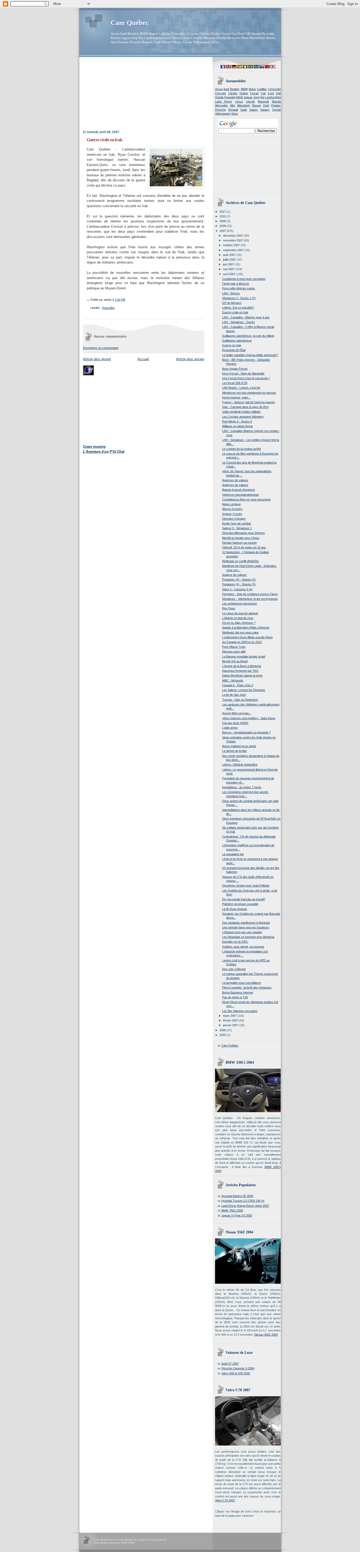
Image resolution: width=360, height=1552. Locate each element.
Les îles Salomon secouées (239, 1011)
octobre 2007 (232, 245)
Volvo (234, 113)
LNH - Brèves (231, 293)
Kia (262, 97)
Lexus (239, 101)
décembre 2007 (233, 235)
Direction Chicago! (234, 518)
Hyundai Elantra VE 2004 (237, 1196)
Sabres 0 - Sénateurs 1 (237, 528)
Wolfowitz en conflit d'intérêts (240, 561)
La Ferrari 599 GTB (234, 383)
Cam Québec (130, 23)
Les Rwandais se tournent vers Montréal (248, 936)
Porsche (220, 109)
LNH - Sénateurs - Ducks (238, 322)
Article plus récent (97, 359)
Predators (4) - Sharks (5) (239, 579)
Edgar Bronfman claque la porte (242, 675)
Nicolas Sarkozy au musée (239, 542)
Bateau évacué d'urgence (238, 489)
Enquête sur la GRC (235, 941)
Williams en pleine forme (237, 426)
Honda (219, 97)
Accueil (143, 359)
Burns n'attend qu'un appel (239, 746)
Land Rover (223, 101)
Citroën (232, 93)
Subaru (264, 109)
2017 (223, 211)
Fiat (263, 93)
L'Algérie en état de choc (238, 618)
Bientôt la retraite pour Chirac (240, 537)
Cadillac (262, 89)
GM (278, 93)
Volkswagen (222, 113)
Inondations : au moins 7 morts (241, 787)
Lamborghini (273, 97)
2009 (223, 221)
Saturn (253, 109)
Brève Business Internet (237, 992)
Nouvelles (108, 307)
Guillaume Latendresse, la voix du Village (248, 335)
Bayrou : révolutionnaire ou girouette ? (246, 732)
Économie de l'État (234, 350)
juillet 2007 (230, 259)
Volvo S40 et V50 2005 (235, 1373)
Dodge (244, 93)
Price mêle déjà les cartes (238, 288)
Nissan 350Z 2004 (266, 1334)
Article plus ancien (190, 359)
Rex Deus (228, 608)
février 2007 (231, 1020)
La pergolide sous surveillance (241, 982)
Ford (271, 93)
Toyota (276, 109)
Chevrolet (274, 89)
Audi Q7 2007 (230, 1363)
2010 (223, 216)
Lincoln (250, 101)
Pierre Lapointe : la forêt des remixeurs (247, 987)
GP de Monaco (231, 302)
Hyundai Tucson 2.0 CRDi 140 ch (242, 1200)
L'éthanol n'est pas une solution (242, 932)
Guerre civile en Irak (104, 139)
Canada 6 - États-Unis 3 (237, 685)
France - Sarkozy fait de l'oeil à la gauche (248, 402)
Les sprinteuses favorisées (239, 603)
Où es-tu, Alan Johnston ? (238, 622)
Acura (219, 89)
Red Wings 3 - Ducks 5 (237, 421)
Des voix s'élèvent (234, 969)
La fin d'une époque (234, 909)
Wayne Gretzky (232, 508)
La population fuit (233, 854)
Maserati (263, 101)
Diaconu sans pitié (234, 651)
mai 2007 (229, 269)
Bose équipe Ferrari (234, 368)
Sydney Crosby (232, 513)
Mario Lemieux (231, 504)
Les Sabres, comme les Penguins (243, 690)
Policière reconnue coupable (240, 904)
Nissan (256, 105)
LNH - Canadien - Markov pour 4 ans (246, 317)
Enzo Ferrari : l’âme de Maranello (243, 373)
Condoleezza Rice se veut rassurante (246, 499)
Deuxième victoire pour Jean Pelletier (246, 885)
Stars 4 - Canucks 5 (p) (237, 589)
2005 (223, 1035)
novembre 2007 (233, 240)
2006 (223, 1030)
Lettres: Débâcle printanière (239, 764)
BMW (244, 89)
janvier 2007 (231, 1025)
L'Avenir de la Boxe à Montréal (241, 666)
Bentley (235, 89)
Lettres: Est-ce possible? (238, 307)
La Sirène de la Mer (234, 750)
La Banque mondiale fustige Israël (243, 656)
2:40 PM (120, 299)
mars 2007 (230, 1015)
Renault (233, 109)
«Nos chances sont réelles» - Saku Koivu (248, 718)
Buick (252, 89)
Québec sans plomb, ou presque (243, 946)
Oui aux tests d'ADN (235, 722)
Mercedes (221, 105)
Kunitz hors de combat (236, 523)
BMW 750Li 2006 (232, 1210)
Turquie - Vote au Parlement (240, 699)
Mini (232, 105)
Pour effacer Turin (233, 646)
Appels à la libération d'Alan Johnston (245, 627)
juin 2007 (229, 264)
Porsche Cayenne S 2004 (237, 1368)
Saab (243, 109)
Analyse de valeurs (234, 574)
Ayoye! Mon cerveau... (236, 713)
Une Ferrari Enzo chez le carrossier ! (246, 378)
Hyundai (229, 97)
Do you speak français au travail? (243, 899)
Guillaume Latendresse (237, 340)
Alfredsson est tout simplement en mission (249, 392)
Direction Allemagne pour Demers (243, 532)
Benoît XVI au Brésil (234, 661)
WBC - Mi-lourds (232, 680)
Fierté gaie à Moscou (235, 283)
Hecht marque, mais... (236, 397)
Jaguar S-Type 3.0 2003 (236, 1215)
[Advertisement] (116, 95)
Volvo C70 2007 (225, 1500)
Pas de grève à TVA (235, 997)
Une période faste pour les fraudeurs (245, 927)
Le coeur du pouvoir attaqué (240, 613)
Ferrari (254, 93)
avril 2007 (229, 274)
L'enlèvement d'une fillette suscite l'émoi (247, 637)
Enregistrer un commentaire (101, 347)
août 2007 (229, 254)
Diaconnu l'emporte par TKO (240, 670)
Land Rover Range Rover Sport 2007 (245, 1205)
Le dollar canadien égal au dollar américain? (250, 355)
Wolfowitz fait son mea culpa (240, 632)
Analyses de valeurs (235, 480)
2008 (223, 225)
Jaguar (248, 97)
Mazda (276, 101)
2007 (223, 230)
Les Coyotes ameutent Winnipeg (243, 416)
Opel (266, 105)
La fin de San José (234, 694)
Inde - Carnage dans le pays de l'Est (245, 406)
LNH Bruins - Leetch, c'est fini (241, 387)
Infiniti (239, 97)
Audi (226, 89)
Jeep (256, 97)
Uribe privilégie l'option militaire (241, 411)
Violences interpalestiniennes (240, 494)
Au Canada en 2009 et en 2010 (242, 642)
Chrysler (220, 93)
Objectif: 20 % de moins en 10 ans (244, 547)
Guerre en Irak (231, 345)
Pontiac (276, 105)
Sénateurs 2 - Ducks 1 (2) (239, 298)
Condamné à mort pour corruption (243, 278)
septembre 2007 (234, 250)
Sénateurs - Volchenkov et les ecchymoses (250, 598)
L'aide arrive (230, 727)
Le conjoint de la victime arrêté (241, 448)
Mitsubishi (243, 105)
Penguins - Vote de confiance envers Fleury (250, 594)
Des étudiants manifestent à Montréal (246, 922)
